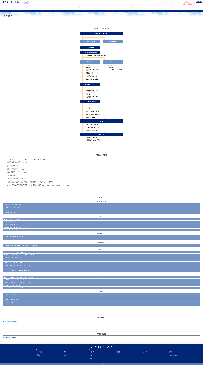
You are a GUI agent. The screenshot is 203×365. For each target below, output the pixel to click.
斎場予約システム (188, 4)
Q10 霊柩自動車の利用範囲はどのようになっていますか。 (15, 236)
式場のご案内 (66, 7)
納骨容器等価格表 (119, 352)
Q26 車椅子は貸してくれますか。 (11, 294)
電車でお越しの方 (145, 352)
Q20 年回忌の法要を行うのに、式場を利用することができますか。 (17, 270)
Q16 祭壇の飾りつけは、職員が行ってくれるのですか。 (15, 260)
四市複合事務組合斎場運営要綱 (9, 337)
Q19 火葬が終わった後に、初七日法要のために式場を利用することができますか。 (20, 268)
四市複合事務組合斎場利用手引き (10, 321)
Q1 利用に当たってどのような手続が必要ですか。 (14, 204)
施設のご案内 (93, 7)
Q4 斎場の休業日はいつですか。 (10, 212)
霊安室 (91, 355)
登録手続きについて (172, 354)
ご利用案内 (40, 7)
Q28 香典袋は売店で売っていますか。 (11, 299)
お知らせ (170, 351)
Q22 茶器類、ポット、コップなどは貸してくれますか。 (15, 279)
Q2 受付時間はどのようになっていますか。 (13, 207)
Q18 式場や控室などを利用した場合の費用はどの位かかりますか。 (17, 265)
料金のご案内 (119, 7)
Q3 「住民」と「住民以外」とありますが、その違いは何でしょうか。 (18, 210)
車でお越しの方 (145, 354)
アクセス (145, 7)
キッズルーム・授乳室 (93, 354)
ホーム (13, 7)
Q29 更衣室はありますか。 (9, 302)
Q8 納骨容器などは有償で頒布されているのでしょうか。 (15, 227)
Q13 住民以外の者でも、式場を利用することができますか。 (16, 252)
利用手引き (38, 355)
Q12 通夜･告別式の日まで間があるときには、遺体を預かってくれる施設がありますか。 (22, 245)
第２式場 (65, 352)
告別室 (91, 352)
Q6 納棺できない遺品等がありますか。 (12, 221)
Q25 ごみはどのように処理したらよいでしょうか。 (14, 287)
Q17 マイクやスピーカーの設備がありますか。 (13, 262)
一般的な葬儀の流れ (40, 351)
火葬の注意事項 (39, 352)
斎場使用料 (118, 351)
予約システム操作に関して (173, 355)
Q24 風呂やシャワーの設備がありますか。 (12, 285)
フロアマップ (92, 351)
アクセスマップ (145, 351)
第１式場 (65, 351)
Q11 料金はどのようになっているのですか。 (13, 239)
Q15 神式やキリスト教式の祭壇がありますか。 (13, 257)
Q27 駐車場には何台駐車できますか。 (11, 297)
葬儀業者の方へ (172, 7)
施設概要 (91, 358)
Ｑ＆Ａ (38, 354)
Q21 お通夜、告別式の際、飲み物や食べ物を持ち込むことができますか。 (19, 277)
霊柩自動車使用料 (119, 354)
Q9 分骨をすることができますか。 (11, 229)
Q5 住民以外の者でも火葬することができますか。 (14, 219)
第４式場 (65, 355)
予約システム (171, 352)
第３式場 (65, 354)
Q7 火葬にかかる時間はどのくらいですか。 (13, 224)
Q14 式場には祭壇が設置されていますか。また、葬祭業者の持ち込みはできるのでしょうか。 (23, 254)
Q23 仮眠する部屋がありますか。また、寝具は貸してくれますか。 (17, 282)
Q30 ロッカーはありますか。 (10, 305)
